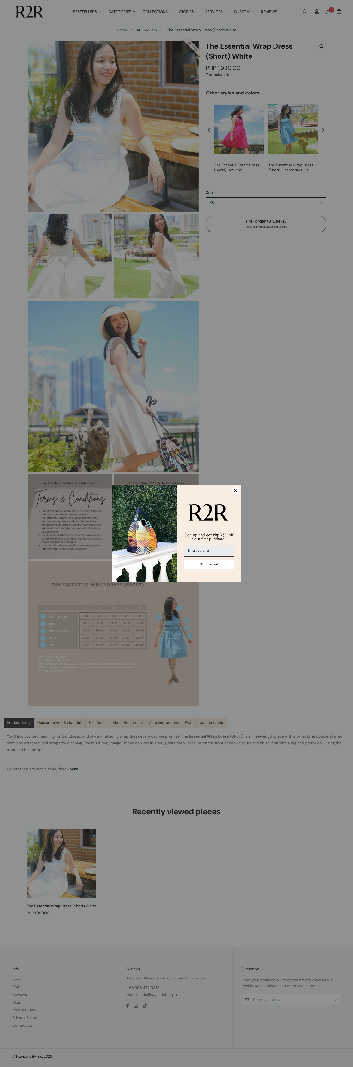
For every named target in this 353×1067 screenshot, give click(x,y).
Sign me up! (209, 564)
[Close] (235, 490)
